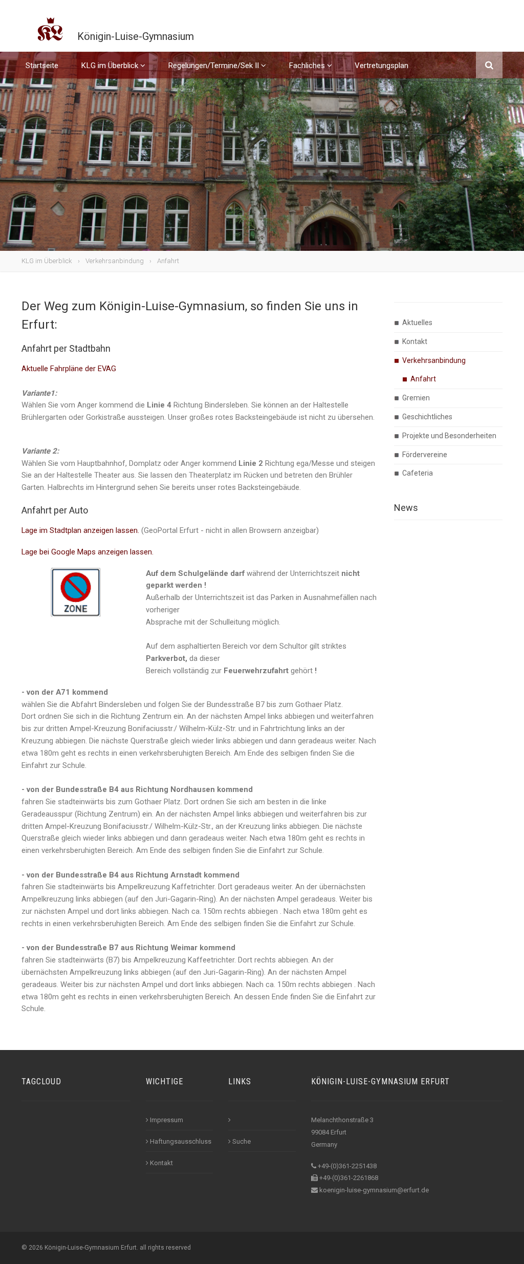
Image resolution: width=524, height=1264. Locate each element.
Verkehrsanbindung (114, 261)
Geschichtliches (427, 417)
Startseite (42, 65)
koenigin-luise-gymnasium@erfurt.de (374, 1190)
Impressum (166, 1120)
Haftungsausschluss (180, 1141)
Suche (241, 1141)
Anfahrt (168, 261)
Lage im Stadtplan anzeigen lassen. (80, 530)
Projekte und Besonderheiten (449, 436)
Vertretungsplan (381, 65)
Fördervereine (424, 455)
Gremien (416, 398)
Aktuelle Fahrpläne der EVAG (68, 368)
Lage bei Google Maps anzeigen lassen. (87, 551)
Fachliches (308, 65)
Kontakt (414, 341)
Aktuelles (417, 322)
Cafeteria (417, 473)
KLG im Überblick (110, 65)
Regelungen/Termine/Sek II (214, 65)
